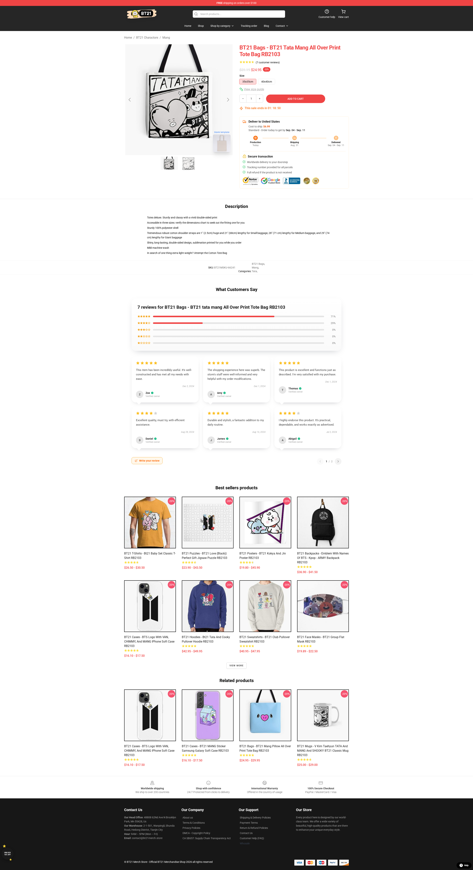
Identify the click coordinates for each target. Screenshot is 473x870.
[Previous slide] (130, 100)
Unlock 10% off (7, 854)
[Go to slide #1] (169, 163)
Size (241, 75)
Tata (254, 271)
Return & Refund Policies (254, 827)
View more (236, 665)
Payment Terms (249, 822)
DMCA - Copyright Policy (196, 833)
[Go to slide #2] (188, 163)
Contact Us (246, 833)
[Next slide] (228, 100)
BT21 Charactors (147, 37)
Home (128, 37)
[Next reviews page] (338, 461)
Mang (166, 37)
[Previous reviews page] (320, 461)
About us (188, 817)
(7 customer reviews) (268, 62)
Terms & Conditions (194, 822)
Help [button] (466, 865)
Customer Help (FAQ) (252, 838)
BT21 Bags (258, 263)
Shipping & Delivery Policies (255, 817)
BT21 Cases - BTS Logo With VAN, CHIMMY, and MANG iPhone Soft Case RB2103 (149, 641)
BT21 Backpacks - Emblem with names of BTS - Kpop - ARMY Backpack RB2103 (323, 558)
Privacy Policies (191, 827)
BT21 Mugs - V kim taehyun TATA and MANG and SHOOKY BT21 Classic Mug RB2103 (322, 750)
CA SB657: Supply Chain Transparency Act (207, 838)
